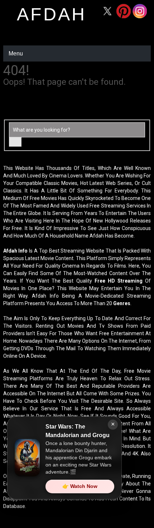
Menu (16, 53)
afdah (51, 14)
